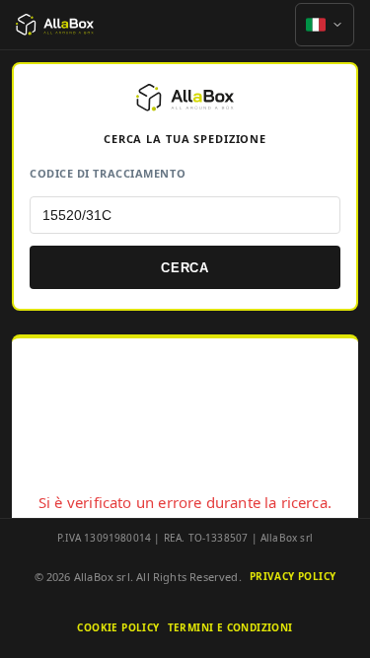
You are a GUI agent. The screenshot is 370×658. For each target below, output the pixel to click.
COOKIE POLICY (118, 627)
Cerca (185, 267)
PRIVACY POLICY (293, 576)
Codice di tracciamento (107, 173)
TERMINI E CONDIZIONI (230, 627)
